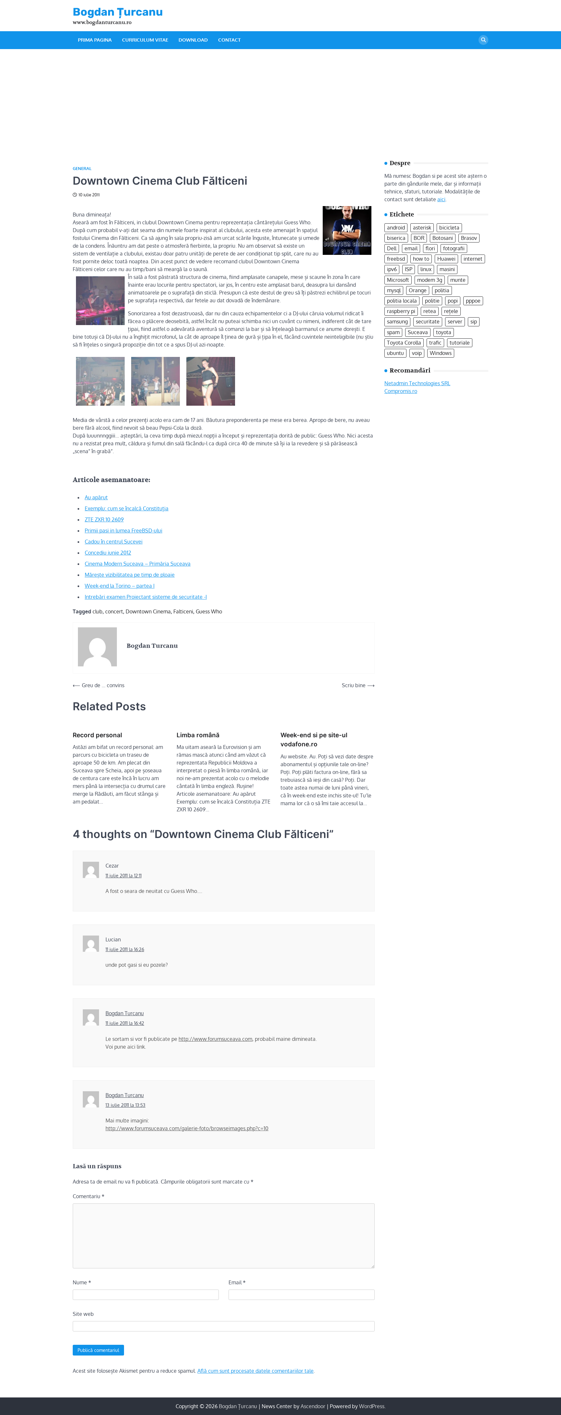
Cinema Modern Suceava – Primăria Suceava (138, 563)
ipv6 (392, 269)
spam (393, 332)
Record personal (97, 735)
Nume (82, 1282)
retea (429, 311)
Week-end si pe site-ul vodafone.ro (313, 739)
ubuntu (395, 352)
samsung (397, 321)
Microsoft (398, 279)
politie (432, 300)
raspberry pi (401, 311)
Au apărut (96, 497)
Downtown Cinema (148, 611)
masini (447, 269)
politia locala (402, 300)
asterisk (422, 227)
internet (473, 258)
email (411, 248)
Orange (418, 290)
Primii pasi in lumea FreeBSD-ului (123, 530)
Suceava (418, 332)
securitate (428, 321)
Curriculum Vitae (145, 40)
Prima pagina (95, 40)
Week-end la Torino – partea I (120, 586)
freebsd (396, 258)
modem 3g (429, 279)
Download (193, 40)
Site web (83, 1314)
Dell (391, 248)
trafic (435, 342)
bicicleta (449, 227)
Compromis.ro (400, 390)
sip (473, 321)
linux (425, 269)
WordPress (371, 1406)
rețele (451, 311)
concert (114, 611)
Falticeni (183, 611)
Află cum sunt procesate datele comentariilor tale (255, 1371)
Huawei (446, 258)
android (396, 227)
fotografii (454, 248)
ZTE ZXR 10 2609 (104, 519)
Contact (229, 40)
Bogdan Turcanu (125, 1013)
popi (453, 300)
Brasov (469, 237)
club (98, 611)
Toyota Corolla (404, 342)
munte (458, 279)
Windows (441, 352)
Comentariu (89, 1196)
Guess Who (209, 611)
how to (421, 258)
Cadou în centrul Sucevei (114, 541)
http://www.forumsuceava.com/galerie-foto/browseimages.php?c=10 (187, 1128)
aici (441, 199)
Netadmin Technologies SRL (417, 383)
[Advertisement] (280, 97)
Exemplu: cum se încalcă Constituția (126, 508)
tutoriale (460, 342)
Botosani (442, 237)
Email (237, 1282)
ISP (408, 269)
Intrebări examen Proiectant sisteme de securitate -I (146, 597)
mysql (394, 290)
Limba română (198, 735)
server (455, 321)
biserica (396, 237)
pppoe (473, 300)
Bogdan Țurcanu (118, 11)
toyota (443, 332)
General (82, 168)
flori (430, 248)
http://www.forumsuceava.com (215, 1039)
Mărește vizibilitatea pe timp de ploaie (130, 574)
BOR (419, 237)
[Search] (483, 40)
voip (417, 352)
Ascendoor (313, 1406)
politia (442, 290)
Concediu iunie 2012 (108, 552)
